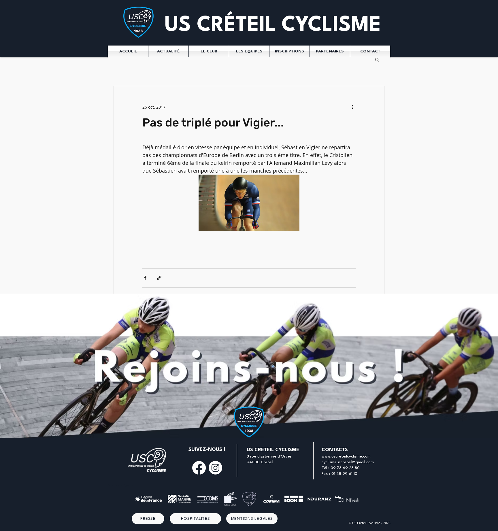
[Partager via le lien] (159, 278)
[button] (377, 59)
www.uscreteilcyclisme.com (346, 456)
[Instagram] (215, 468)
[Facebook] (199, 468)
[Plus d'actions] (352, 106)
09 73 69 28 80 (345, 468)
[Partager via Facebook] (145, 278)
